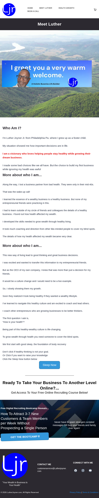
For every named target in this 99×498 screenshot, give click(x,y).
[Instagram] (83, 470)
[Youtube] (90, 470)
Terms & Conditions (90, 492)
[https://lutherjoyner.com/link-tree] (15, 466)
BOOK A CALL (33, 11)
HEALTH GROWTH (66, 8)
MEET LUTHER (45, 8)
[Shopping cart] (95, 9)
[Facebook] (75, 470)
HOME (30, 8)
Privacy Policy (75, 492)
